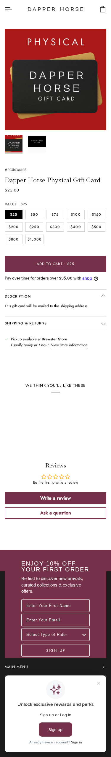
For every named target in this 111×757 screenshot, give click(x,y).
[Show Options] (84, 634)
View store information (69, 345)
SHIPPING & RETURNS (26, 323)
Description (18, 296)
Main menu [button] (16, 667)
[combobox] (53, 634)
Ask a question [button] (55, 512)
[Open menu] (13, 9)
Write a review (55, 498)
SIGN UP (55, 650)
